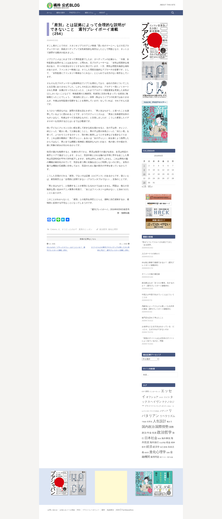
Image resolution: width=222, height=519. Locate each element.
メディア (164, 411)
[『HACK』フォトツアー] (155, 102)
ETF (143, 391)
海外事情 (165, 438)
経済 (149, 446)
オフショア (152, 397)
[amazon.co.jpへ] (155, 41)
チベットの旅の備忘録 (151, 274)
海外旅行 (154, 442)
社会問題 (162, 443)
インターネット (155, 391)
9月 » (150, 186)
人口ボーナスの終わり (151, 254)
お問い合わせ (53, 510)
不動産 (144, 422)
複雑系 (147, 452)
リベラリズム (167, 416)
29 (144, 183)
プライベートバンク (153, 406)
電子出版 (170, 457)
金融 (168, 452)
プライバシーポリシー (91, 510)
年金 (149, 432)
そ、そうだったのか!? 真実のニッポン (75, 229)
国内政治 (148, 426)
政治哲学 (103, 229)
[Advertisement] (111, 487)
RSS (78, 510)
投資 (154, 432)
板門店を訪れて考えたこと (152, 318)
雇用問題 (154, 457)
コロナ (161, 397)
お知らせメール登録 (67, 510)
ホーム (49, 13)
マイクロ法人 (154, 411)
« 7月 (144, 186)
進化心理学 (113, 229)
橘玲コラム (89, 13)
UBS (147, 391)
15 (144, 174)
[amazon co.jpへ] (155, 80)
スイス (167, 397)
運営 (103, 510)
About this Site (167, 5)
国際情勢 (162, 427)
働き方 (169, 422)
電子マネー (163, 457)
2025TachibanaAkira (124, 510)
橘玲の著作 (60, 13)
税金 (168, 442)
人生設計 (159, 421)
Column (53, 229)
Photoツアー (74, 13)
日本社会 (151, 438)
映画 (159, 438)
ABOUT (102, 13)
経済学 (156, 447)
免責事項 (110, 510)
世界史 (149, 422)
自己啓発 (163, 447)
